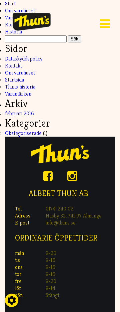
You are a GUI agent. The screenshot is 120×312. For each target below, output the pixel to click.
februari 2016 (19, 113)
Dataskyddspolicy (23, 58)
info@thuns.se (61, 222)
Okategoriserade (23, 133)
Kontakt (13, 65)
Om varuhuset (20, 72)
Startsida (14, 79)
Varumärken (18, 93)
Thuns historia (20, 86)
